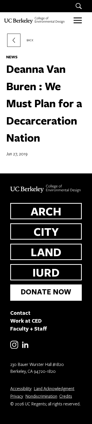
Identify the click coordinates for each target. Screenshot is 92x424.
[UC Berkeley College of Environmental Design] (34, 20)
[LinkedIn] (25, 348)
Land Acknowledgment (54, 388)
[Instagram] (14, 348)
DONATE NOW (46, 292)
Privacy (16, 396)
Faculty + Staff (28, 328)
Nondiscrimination (41, 396)
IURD (46, 272)
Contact (20, 312)
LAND (46, 252)
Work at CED (26, 320)
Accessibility (21, 388)
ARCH (46, 211)
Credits (65, 396)
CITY (46, 231)
